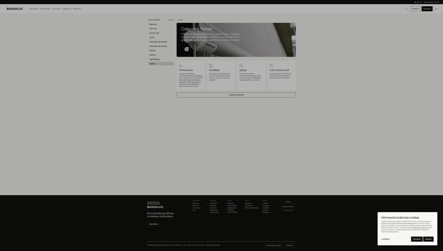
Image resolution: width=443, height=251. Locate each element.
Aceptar (428, 239)
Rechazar (417, 239)
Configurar (385, 239)
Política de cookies (419, 228)
